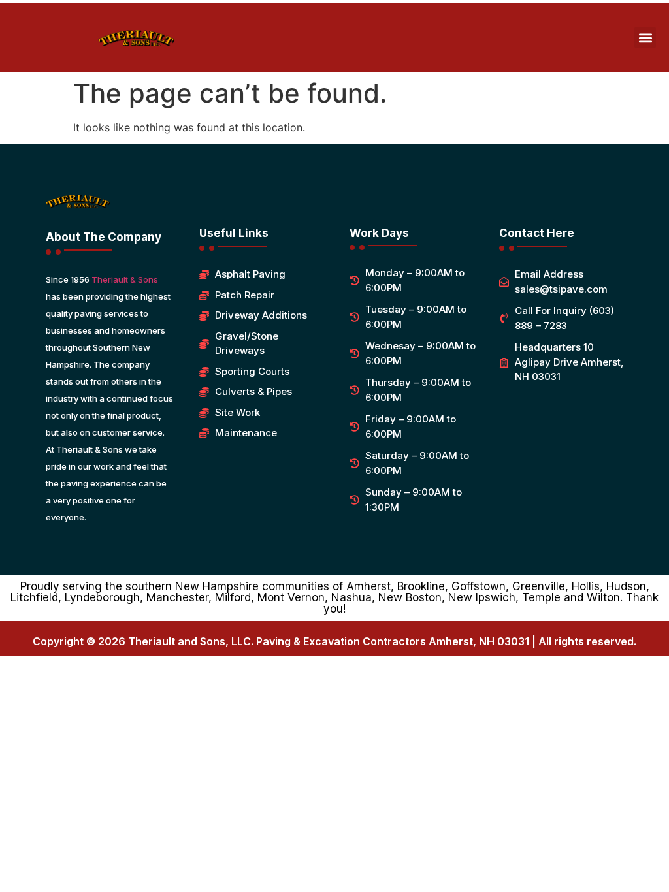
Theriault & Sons (124, 279)
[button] (645, 37)
